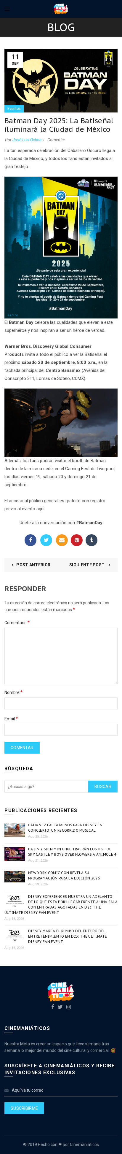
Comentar (56, 139)
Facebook (30, 540)
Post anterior (33, 564)
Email (62, 540)
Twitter (46, 540)
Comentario (17, 622)
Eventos (14, 109)
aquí (40, 508)
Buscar (102, 786)
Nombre (13, 692)
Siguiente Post (87, 564)
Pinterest (77, 540)
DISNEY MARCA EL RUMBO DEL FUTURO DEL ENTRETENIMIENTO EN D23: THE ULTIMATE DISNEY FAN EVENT (67, 936)
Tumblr (91, 540)
